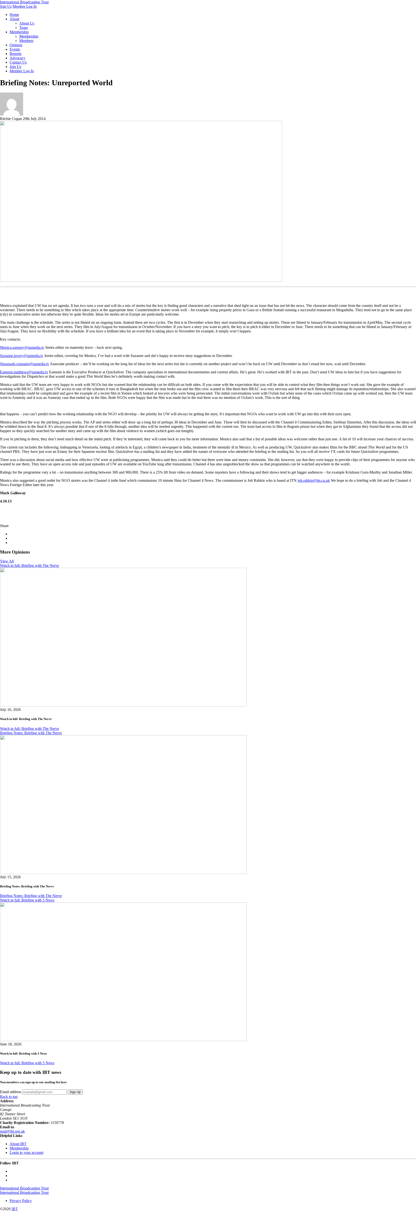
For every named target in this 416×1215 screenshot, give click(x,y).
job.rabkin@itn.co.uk (314, 480)
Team (23, 28)
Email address (10, 1092)
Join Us (6, 6)
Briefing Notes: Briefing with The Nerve (31, 733)
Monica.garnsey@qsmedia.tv (22, 347)
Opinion (16, 45)
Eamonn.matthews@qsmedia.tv (24, 372)
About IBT (18, 1144)
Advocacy (17, 58)
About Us (26, 23)
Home (14, 15)
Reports (15, 54)
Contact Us (18, 62)
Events (15, 49)
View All (7, 561)
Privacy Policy (21, 1201)
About (14, 19)
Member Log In (25, 6)
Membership (19, 32)
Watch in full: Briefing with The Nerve (29, 565)
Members (26, 41)
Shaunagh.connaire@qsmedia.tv (24, 364)
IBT (15, 1209)
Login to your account (26, 1152)
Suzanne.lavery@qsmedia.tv (21, 356)
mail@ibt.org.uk (12, 1131)
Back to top (9, 1097)
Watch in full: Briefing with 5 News (27, 900)
